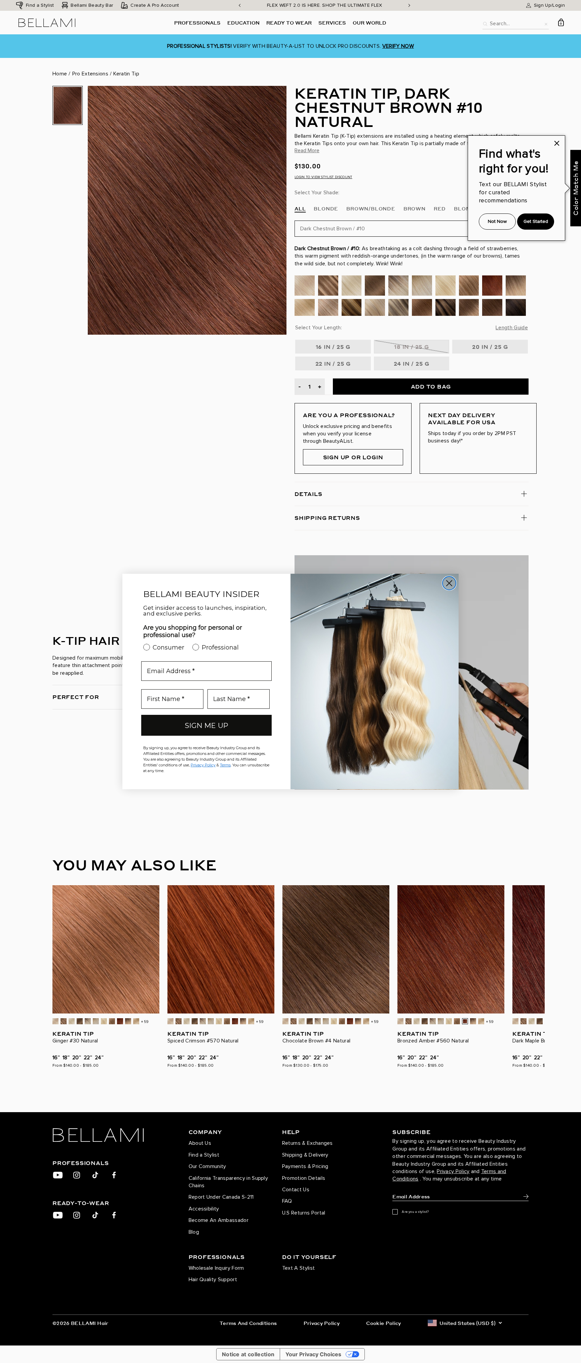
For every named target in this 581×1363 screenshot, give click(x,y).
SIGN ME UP (206, 725)
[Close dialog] (449, 583)
